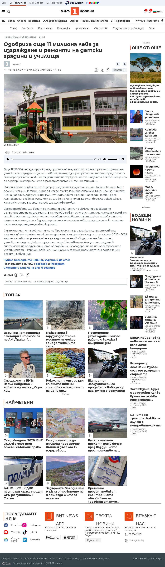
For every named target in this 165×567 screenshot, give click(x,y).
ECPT (61, 558)
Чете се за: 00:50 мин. (151, 309)
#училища (62, 281)
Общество (101, 28)
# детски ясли (23, 281)
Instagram (58, 263)
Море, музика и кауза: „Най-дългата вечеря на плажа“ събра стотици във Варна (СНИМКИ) (152, 190)
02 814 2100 (135, 534)
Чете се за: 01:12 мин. (151, 288)
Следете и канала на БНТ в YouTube (29, 267)
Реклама (65, 394)
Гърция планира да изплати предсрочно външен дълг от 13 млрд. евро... (63, 445)
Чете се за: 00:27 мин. (151, 329)
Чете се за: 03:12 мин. (139, 380)
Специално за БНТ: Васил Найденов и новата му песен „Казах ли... (23, 386)
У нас (13, 28)
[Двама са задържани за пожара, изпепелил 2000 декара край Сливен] (136, 301)
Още (152, 28)
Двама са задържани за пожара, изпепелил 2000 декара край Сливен (152, 299)
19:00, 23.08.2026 (139, 269)
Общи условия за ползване (15, 558)
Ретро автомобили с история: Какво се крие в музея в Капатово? (153, 151)
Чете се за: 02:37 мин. (139, 406)
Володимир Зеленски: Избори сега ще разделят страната (145, 369)
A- (125, 64)
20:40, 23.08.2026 (139, 378)
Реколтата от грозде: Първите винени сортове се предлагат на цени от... (65, 386)
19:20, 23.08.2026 (138, 352)
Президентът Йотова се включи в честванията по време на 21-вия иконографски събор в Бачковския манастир (153, 279)
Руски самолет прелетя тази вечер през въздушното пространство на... (105, 445)
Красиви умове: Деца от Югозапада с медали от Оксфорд (152, 132)
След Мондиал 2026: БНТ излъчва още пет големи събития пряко (23, 444)
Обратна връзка (40, 558)
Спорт (21, 20)
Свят (11, 20)
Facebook (40, 263)
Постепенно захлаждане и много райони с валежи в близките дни (104, 338)
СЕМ (54, 558)
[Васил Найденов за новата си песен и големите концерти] (136, 116)
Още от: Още (146, 47)
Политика (63, 28)
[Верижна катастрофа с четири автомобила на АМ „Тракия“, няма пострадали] (23, 315)
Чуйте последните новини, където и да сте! (37, 260)
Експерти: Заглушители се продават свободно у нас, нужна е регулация (106, 386)
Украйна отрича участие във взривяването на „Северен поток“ (153, 320)
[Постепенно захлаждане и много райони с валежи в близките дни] (107, 315)
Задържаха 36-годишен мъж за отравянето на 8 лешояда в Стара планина (65, 493)
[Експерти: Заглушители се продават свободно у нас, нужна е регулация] (107, 363)
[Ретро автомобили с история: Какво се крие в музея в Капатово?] (136, 153)
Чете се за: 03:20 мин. (139, 355)
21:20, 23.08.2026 (153, 306)
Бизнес (74, 20)
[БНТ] (8, 64)
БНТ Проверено (120, 20)
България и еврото (55, 20)
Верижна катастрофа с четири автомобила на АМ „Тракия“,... (22, 336)
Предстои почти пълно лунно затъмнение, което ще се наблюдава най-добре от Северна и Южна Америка (153, 169)
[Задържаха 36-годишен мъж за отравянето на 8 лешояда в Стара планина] (65, 471)
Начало (9, 37)
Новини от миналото (94, 20)
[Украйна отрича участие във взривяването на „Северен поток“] (136, 322)
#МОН (9, 281)
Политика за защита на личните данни (88, 558)
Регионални (45, 28)
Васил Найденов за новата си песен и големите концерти (152, 114)
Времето (34, 20)
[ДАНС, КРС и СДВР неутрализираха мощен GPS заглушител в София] (23, 471)
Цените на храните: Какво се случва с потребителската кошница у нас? (145, 420)
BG (159, 11)
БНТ (4, 2)
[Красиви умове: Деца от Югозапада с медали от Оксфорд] (136, 134)
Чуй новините (149, 20)
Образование (28, 37)
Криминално (82, 28)
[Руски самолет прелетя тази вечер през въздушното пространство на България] (107, 423)
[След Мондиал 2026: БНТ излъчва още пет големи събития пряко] (23, 423)
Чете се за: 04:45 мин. (141, 271)
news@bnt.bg (136, 540)
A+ (118, 64)
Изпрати (92, 540)
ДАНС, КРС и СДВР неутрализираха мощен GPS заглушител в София (23, 493)
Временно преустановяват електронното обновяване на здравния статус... (103, 493)
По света (27, 28)
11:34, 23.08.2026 (138, 429)
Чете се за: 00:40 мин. (139, 432)
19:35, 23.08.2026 (153, 286)
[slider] (52, 159)
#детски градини (44, 281)
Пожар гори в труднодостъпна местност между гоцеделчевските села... (61, 338)
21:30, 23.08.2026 (138, 403)
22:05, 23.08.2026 (153, 326)
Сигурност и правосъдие (128, 28)
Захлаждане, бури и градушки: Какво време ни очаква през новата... (145, 394)
